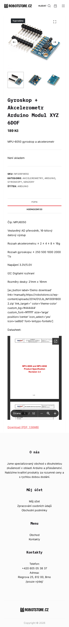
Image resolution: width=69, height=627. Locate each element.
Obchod (34, 535)
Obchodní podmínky (34, 510)
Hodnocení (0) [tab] (34, 209)
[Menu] (63, 5)
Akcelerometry (33, 178)
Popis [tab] (34, 202)
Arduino (50, 178)
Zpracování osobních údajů (34, 506)
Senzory (28, 182)
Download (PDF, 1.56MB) (23, 427)
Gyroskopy (15, 182)
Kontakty (34, 539)
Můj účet (34, 501)
